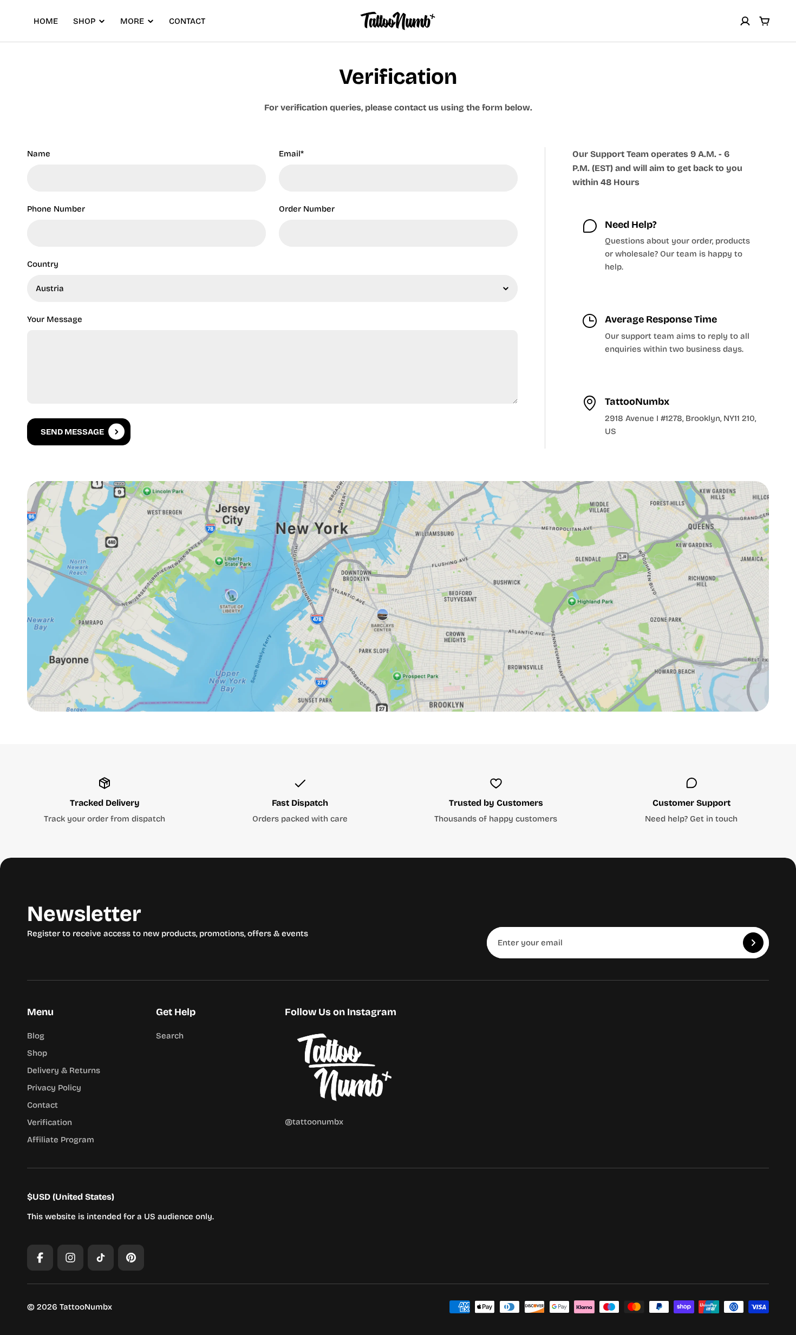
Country (42, 264)
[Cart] (764, 21)
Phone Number (56, 209)
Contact (187, 21)
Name (38, 154)
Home (46, 21)
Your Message (54, 319)
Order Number (307, 209)
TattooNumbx (86, 1307)
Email (291, 154)
